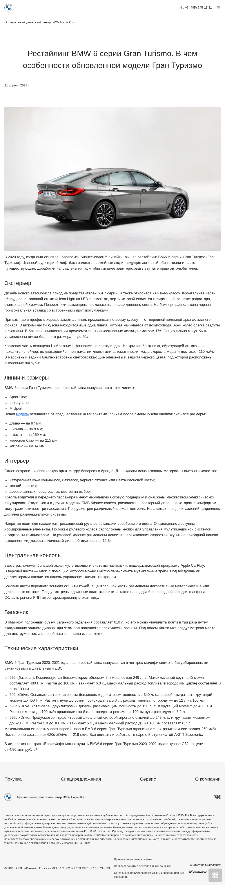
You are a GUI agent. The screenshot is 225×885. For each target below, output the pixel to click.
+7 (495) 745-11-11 (198, 7)
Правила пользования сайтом (133, 859)
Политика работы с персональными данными (142, 866)
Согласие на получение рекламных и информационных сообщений (149, 874)
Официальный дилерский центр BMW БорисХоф (39, 22)
